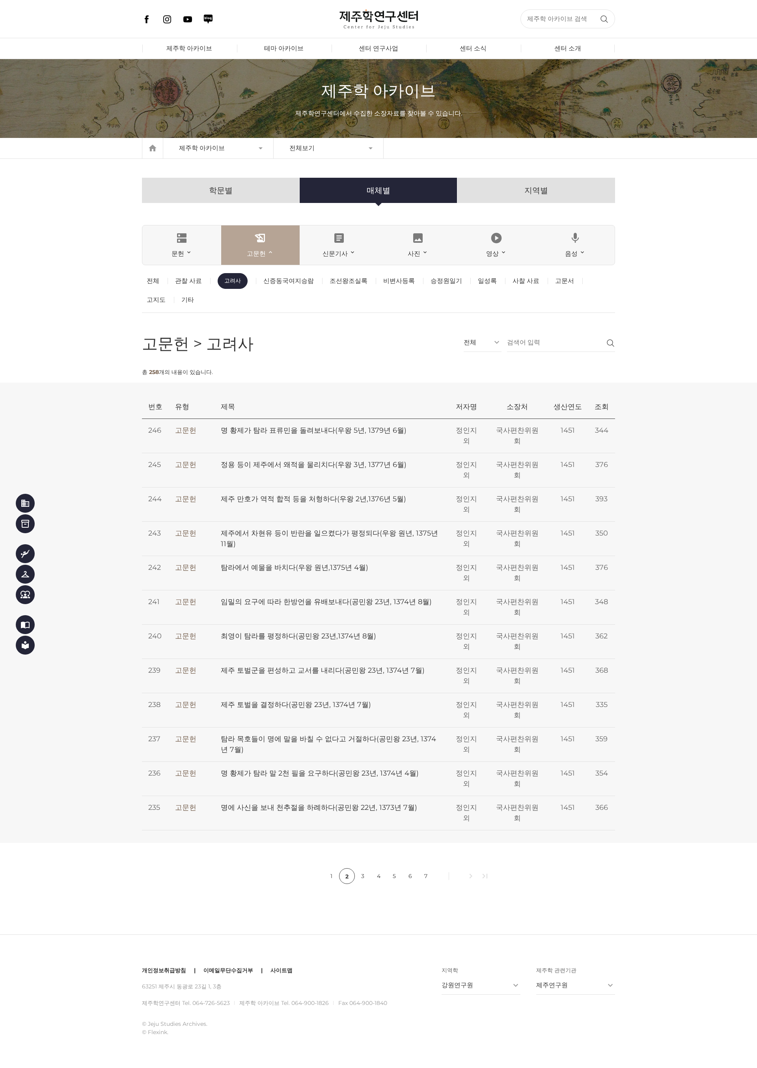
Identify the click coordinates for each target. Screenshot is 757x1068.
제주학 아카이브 (189, 48)
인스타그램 (167, 19)
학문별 (221, 190)
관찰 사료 (188, 281)
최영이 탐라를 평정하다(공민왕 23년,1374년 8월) (298, 636)
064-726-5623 (211, 1003)
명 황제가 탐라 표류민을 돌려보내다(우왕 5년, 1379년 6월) (313, 430)
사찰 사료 (526, 281)
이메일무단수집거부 (228, 970)
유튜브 (187, 19)
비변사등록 (399, 281)
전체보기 (302, 148)
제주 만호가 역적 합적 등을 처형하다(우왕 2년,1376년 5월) (313, 499)
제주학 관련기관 (556, 970)
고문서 (564, 281)
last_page (485, 876)
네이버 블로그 (208, 19)
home (152, 148)
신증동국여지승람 (288, 281)
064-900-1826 (310, 1003)
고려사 (232, 280)
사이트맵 (281, 970)
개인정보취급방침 (164, 970)
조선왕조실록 (348, 281)
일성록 (487, 281)
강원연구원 (457, 985)
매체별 (378, 190)
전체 (153, 281)
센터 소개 (567, 48)
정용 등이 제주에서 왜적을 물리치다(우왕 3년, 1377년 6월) (313, 464)
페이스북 (146, 19)
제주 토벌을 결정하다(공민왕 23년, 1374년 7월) (296, 704)
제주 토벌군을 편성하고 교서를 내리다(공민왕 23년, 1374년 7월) (323, 670)
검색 (604, 19)
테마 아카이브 (284, 48)
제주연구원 (552, 985)
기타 (187, 299)
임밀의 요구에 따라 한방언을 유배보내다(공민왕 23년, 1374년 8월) (326, 601)
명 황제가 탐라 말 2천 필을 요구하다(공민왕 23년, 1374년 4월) (320, 773)
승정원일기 (446, 281)
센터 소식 (473, 48)
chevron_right (470, 876)
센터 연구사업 (378, 48)
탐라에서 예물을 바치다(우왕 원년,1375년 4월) (294, 567)
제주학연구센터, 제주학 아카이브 (378, 19)
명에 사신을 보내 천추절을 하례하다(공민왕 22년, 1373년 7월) (319, 807)
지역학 (450, 970)
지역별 (536, 190)
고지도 (156, 299)
